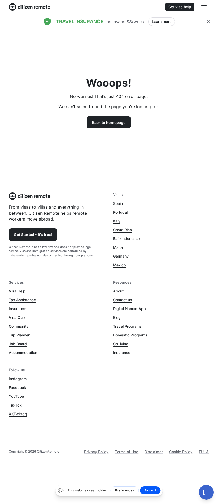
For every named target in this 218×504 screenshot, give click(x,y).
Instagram (18, 378)
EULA (204, 451)
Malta (118, 247)
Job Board (18, 344)
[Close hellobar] (208, 21)
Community (18, 326)
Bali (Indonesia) (126, 238)
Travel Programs (127, 326)
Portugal (120, 212)
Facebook (17, 387)
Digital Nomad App (129, 308)
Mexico (119, 265)
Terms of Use (126, 451)
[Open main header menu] (204, 7)
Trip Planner (19, 335)
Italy (116, 221)
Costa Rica (122, 229)
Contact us (122, 300)
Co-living (120, 344)
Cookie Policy (180, 451)
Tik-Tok (15, 405)
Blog (117, 317)
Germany (121, 256)
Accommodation (23, 352)
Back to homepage (108, 122)
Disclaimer (154, 451)
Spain (118, 203)
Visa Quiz (17, 317)
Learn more (161, 21)
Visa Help (17, 291)
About (118, 291)
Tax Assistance (22, 300)
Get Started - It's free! (33, 234)
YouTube (16, 396)
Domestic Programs (130, 335)
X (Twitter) (18, 414)
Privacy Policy (96, 451)
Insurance (17, 308)
